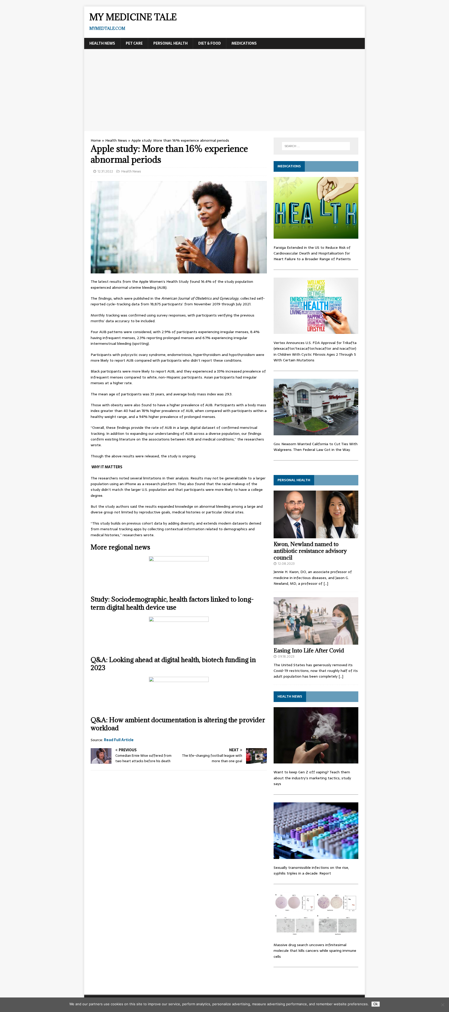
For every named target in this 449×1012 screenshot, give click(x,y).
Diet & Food (209, 43)
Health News (102, 43)
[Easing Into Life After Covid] (316, 641)
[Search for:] (316, 146)
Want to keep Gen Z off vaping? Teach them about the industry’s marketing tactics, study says (312, 778)
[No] (442, 1004)
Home (96, 140)
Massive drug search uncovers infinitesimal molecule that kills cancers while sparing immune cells (315, 950)
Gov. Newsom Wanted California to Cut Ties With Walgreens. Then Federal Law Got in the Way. (316, 446)
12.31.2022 (105, 171)
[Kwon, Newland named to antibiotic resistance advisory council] (316, 535)
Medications (244, 43)
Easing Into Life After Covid (309, 650)
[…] (325, 583)
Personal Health (170, 43)
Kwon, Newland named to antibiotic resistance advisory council (310, 551)
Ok (375, 1004)
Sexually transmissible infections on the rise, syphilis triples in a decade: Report (311, 870)
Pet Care (134, 43)
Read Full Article (119, 740)
